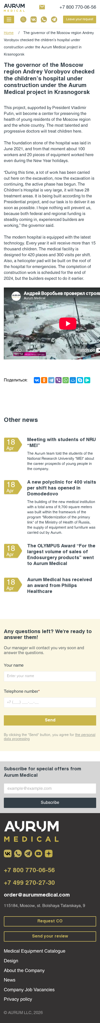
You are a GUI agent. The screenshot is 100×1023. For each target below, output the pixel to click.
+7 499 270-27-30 (29, 883)
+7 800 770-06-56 (77, 7)
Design (11, 961)
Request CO (50, 921)
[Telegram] (51, 380)
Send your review (50, 936)
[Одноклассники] (44, 380)
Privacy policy (18, 999)
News (9, 980)
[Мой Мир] (73, 380)
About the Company (24, 971)
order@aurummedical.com (37, 895)
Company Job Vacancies (29, 990)
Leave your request (79, 19)
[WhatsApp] (66, 380)
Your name (14, 665)
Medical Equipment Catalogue (34, 951)
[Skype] (80, 380)
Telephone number (22, 692)
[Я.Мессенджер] (87, 380)
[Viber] (58, 380)
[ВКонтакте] (37, 380)
